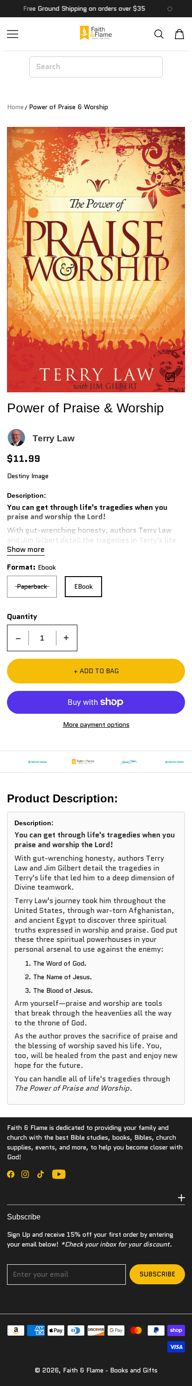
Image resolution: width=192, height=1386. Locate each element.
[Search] (159, 34)
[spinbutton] (42, 638)
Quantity (22, 617)
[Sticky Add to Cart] (171, 1363)
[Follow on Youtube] (59, 1174)
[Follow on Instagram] (25, 1174)
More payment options (96, 724)
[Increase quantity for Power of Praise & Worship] (66, 638)
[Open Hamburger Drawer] (12, 34)
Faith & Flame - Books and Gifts (110, 1370)
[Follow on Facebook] (10, 1174)
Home (15, 106)
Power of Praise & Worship (68, 106)
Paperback (32, 586)
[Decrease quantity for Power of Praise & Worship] (18, 638)
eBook (83, 586)
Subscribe (157, 1274)
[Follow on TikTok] (40, 1174)
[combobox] (96, 66)
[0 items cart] (179, 34)
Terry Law (54, 438)
